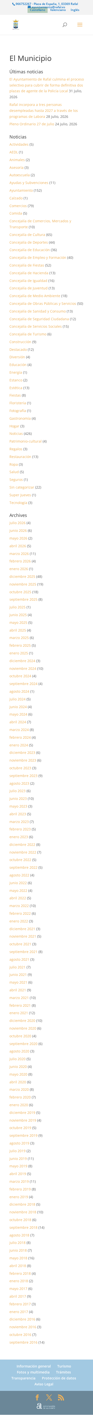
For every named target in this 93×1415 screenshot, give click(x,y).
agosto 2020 (19, 1051)
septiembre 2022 (23, 867)
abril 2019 (17, 1173)
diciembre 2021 (22, 928)
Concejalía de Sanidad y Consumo (37, 311)
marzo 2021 (19, 997)
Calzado (16, 198)
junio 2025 (18, 614)
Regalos (15, 449)
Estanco (15, 380)
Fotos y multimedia (33, 1372)
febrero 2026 (20, 561)
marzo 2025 (19, 637)
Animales (17, 159)
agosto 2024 (19, 691)
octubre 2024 (20, 676)
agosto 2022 (19, 875)
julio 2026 (17, 522)
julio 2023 (17, 790)
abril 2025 (17, 630)
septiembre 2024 (23, 683)
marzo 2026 (19, 553)
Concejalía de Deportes (28, 242)
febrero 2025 (20, 645)
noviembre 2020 (22, 1028)
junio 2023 (18, 798)
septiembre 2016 (23, 1342)
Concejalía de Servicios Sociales (35, 326)
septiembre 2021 (23, 951)
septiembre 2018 (23, 1227)
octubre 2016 (20, 1334)
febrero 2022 (20, 913)
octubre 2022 (20, 859)
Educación (18, 364)
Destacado (18, 349)
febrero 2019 (20, 1189)
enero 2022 (18, 921)
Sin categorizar (21, 487)
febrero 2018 (20, 1273)
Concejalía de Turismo (27, 334)
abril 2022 (17, 898)
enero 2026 (18, 568)
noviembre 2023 (22, 760)
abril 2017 (17, 1296)
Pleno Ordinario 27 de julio (31, 124)
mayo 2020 (18, 1074)
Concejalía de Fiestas (26, 265)
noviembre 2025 (22, 584)
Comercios (18, 205)
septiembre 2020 (23, 1043)
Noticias (16, 433)
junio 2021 (18, 974)
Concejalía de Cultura (27, 234)
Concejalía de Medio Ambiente (34, 295)
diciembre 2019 (22, 1112)
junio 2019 (18, 1158)
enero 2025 (18, 653)
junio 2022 (18, 882)
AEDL (13, 152)
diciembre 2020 (22, 1020)
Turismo (64, 1366)
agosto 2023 (19, 783)
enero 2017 (18, 1311)
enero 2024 (18, 745)
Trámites (63, 1372)
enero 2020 (18, 1104)
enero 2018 (18, 1280)
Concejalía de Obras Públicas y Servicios (42, 303)
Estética (15, 387)
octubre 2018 (20, 1219)
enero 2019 (18, 1196)
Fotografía (17, 410)
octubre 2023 (20, 768)
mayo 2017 (18, 1288)
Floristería (17, 403)
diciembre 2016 (22, 1319)
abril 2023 (17, 814)
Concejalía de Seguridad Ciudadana (39, 319)
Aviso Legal (43, 1384)
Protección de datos (59, 1378)
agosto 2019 (19, 1143)
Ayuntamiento (21, 190)
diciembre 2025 (22, 576)
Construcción (20, 341)
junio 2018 (18, 1250)
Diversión (17, 357)
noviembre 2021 (22, 936)
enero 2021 (18, 1012)
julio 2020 (17, 1058)
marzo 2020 (19, 1089)
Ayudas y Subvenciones (28, 182)
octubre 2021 (20, 944)
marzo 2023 (19, 821)
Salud (14, 471)
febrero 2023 (20, 829)
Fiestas (15, 395)
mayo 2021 (18, 982)
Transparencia (23, 1378)
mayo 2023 (18, 806)
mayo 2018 (18, 1258)
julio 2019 (17, 1150)
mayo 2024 (18, 714)
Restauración (20, 456)
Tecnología (18, 502)
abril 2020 (17, 1082)
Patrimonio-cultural (25, 441)
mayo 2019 (18, 1166)
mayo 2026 (18, 538)
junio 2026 (18, 530)
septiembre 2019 (23, 1135)
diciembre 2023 (22, 752)
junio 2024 (18, 706)
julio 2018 (17, 1242)
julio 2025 (17, 607)
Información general (34, 1366)
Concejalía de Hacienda (28, 273)
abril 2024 (17, 722)
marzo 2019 (19, 1181)
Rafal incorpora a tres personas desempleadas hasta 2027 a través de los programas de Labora (43, 110)
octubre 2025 (20, 592)
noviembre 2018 (22, 1212)
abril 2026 (17, 546)
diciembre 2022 (22, 844)
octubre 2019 (20, 1127)
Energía (15, 372)
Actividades (19, 144)
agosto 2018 (19, 1235)
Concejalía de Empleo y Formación (37, 257)
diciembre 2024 (22, 660)
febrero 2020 (20, 1097)
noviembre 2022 (22, 852)
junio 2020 (18, 1066)
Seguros (16, 479)
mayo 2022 (18, 890)
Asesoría (16, 167)
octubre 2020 (20, 1036)
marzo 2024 (19, 729)
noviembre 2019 (22, 1120)
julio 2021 (17, 967)
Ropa (13, 464)
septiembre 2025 (23, 599)
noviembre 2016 (22, 1326)
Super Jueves (20, 495)
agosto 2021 (19, 959)
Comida (15, 213)
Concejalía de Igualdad (28, 280)
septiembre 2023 (23, 775)
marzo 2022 (19, 905)
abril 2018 (17, 1265)
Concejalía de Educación (29, 249)
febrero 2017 (20, 1304)
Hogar (14, 426)
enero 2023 (18, 836)
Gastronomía (20, 418)
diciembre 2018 (22, 1204)
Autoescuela (19, 175)
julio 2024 (17, 699)
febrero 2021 (20, 1005)
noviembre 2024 (22, 668)
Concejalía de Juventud (28, 288)
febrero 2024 (20, 737)
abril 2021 (17, 990)
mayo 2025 (18, 622)
